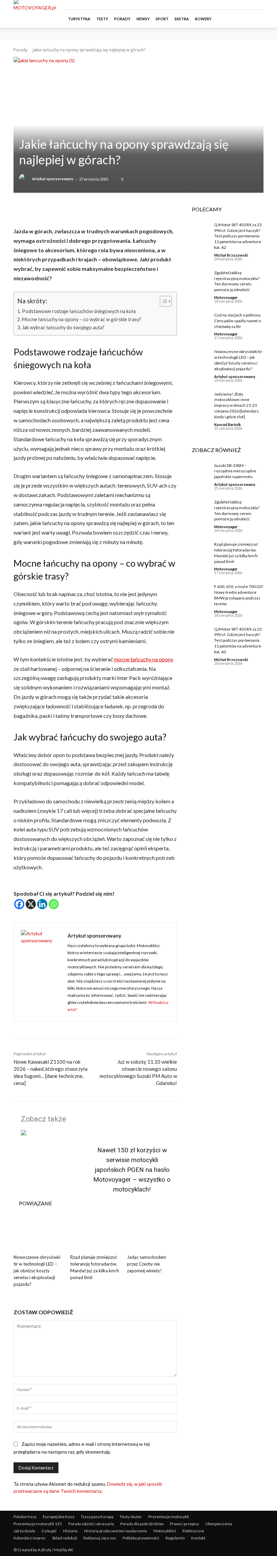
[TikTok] (247, 4)
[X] (31, 904)
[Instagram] (236, 4)
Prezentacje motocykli (168, 1516)
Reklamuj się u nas (99, 1537)
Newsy (143, 19)
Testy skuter (131, 1516)
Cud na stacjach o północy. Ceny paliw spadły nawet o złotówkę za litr (237, 320)
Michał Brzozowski (231, 255)
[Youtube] (258, 4)
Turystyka (79, 19)
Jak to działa (24, 1530)
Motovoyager (226, 297)
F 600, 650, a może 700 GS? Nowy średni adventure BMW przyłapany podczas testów (238, 595)
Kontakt (198, 1537)
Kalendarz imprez (30, 1537)
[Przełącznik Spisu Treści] (162, 301)
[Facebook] (225, 4)
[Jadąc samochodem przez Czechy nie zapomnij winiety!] (152, 1233)
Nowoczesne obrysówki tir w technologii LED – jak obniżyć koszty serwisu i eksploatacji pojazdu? (37, 1270)
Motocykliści (164, 1530)
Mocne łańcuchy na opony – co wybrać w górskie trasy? (81, 319)
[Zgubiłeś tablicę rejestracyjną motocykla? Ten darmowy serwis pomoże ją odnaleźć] (197, 278)
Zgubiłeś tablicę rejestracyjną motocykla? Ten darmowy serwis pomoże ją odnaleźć (236, 281)
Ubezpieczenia (218, 1523)
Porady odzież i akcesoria (91, 1523)
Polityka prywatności (141, 1537)
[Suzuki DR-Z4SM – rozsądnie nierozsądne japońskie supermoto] (197, 471)
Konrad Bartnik (227, 424)
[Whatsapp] (54, 904)
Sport (162, 19)
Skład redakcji (64, 1537)
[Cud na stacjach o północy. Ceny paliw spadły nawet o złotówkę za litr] (197, 320)
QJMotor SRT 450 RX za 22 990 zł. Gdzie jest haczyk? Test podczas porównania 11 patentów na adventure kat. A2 (238, 236)
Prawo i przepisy (184, 1523)
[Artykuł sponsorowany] (25, 179)
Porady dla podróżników (141, 1523)
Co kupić (49, 1530)
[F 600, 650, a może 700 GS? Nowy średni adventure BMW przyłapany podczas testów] (197, 592)
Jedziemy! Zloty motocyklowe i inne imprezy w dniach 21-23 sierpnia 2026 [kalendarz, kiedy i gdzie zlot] (237, 405)
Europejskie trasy (58, 1516)
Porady (122, 19)
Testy (102, 19)
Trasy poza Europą (97, 1516)
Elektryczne (193, 1530)
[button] (255, 19)
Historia (70, 1530)
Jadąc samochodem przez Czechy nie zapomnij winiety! (146, 1263)
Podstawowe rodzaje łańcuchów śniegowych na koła (79, 311)
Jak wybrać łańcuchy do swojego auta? (63, 327)
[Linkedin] (42, 904)
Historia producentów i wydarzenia (115, 1530)
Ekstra (182, 19)
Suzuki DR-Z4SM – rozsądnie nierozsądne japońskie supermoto (235, 471)
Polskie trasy (25, 1516)
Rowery (203, 19)
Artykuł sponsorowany (52, 178)
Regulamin (175, 1537)
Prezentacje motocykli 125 (38, 1523)
